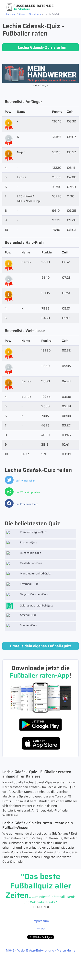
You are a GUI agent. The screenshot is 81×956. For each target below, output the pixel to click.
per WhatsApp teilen (27, 492)
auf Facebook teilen (26, 504)
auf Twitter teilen (25, 481)
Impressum (40, 921)
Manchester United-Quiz (35, 573)
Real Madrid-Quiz (30, 563)
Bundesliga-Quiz (30, 553)
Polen (22, 14)
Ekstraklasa (35, 14)
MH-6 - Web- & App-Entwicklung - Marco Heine (40, 950)
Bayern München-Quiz (33, 594)
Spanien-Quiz (28, 625)
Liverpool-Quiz (28, 584)
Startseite (10, 14)
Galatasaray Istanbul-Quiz (36, 605)
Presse (40, 928)
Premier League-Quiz (33, 532)
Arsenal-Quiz (27, 615)
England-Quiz (28, 542)
